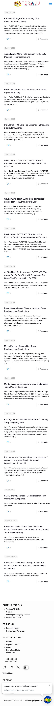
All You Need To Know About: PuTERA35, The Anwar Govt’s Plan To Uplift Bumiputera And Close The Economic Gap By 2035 (25, 275)
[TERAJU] (27, 4)
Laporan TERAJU (13, 644)
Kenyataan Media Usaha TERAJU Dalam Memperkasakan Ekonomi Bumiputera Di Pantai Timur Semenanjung (26, 530)
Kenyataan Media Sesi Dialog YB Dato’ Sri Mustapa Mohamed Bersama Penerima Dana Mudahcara (25, 566)
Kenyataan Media (13, 650)
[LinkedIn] (19, 668)
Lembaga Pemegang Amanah (18, 615)
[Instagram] (5, 668)
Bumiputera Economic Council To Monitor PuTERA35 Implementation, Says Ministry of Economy (25, 163)
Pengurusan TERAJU (14, 617)
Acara (8, 647)
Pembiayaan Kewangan (15, 631)
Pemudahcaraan (12, 628)
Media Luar (10, 653)
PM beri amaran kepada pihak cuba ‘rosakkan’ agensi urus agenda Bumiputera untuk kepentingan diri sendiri (25, 460)
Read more (44, 39)
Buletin (9, 642)
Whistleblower (8, 673)
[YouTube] (26, 668)
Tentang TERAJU (13, 609)
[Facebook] (12, 668)
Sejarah (9, 612)
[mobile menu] (50, 4)
